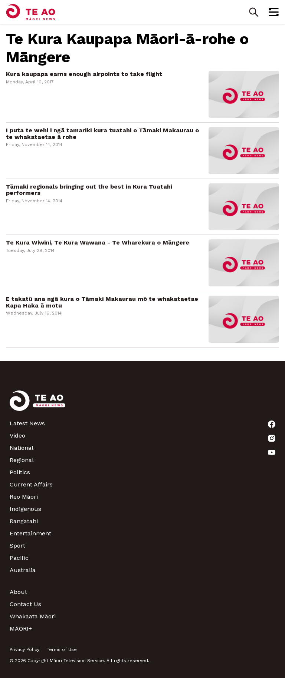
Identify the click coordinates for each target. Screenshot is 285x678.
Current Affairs (31, 484)
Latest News (27, 423)
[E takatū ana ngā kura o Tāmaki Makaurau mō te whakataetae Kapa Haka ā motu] (244, 318)
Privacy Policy (24, 649)
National (21, 447)
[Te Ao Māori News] (37, 405)
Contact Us (25, 604)
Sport (17, 545)
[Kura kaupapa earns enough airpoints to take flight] (244, 93)
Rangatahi (24, 521)
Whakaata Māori (33, 616)
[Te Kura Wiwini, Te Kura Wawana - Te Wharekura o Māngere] (244, 262)
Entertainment (30, 533)
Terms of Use (62, 649)
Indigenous (25, 508)
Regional (22, 459)
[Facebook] (271, 424)
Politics (20, 472)
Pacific (19, 557)
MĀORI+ (21, 628)
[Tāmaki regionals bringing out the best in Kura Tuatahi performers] (244, 206)
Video (17, 435)
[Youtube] (271, 452)
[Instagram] (271, 438)
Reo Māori (24, 496)
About (18, 591)
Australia (23, 570)
